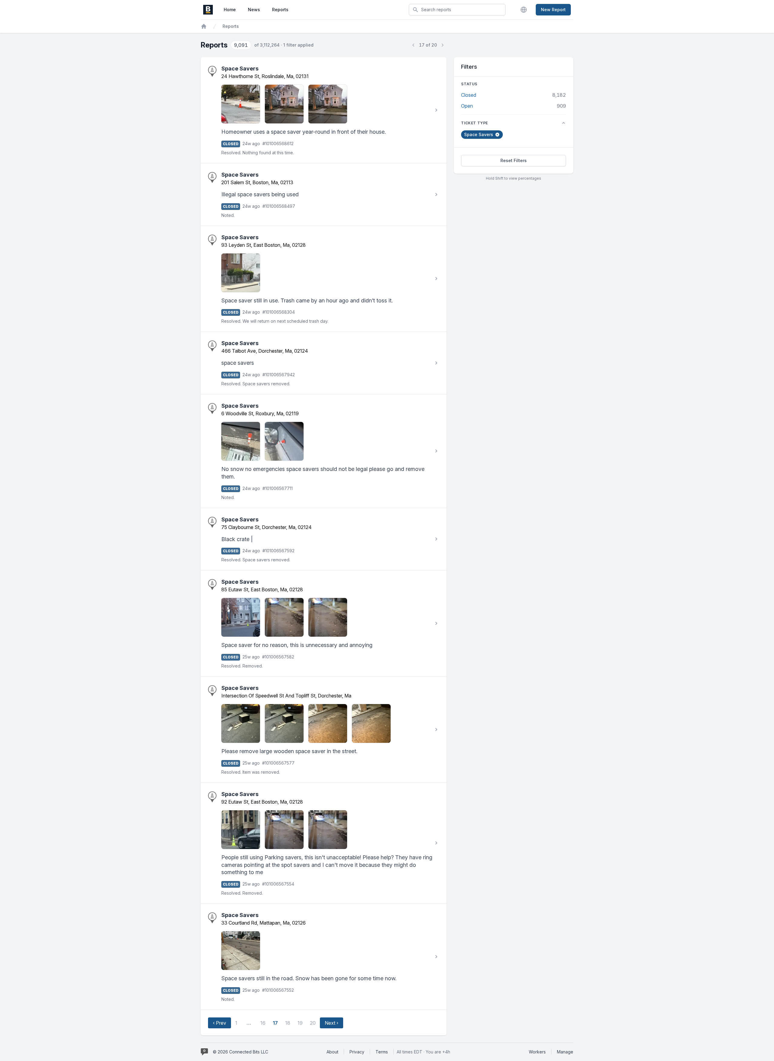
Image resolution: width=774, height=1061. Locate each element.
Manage (565, 1051)
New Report (553, 9)
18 (287, 1023)
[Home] (204, 26)
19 (300, 1023)
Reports (280, 9)
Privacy (357, 1051)
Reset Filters (513, 160)
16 (262, 1023)
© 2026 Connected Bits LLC (240, 1051)
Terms (382, 1051)
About (332, 1051)
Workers (537, 1051)
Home (230, 9)
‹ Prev (219, 1023)
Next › (331, 1023)
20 (313, 1023)
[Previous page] (413, 45)
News (254, 9)
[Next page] (442, 45)
